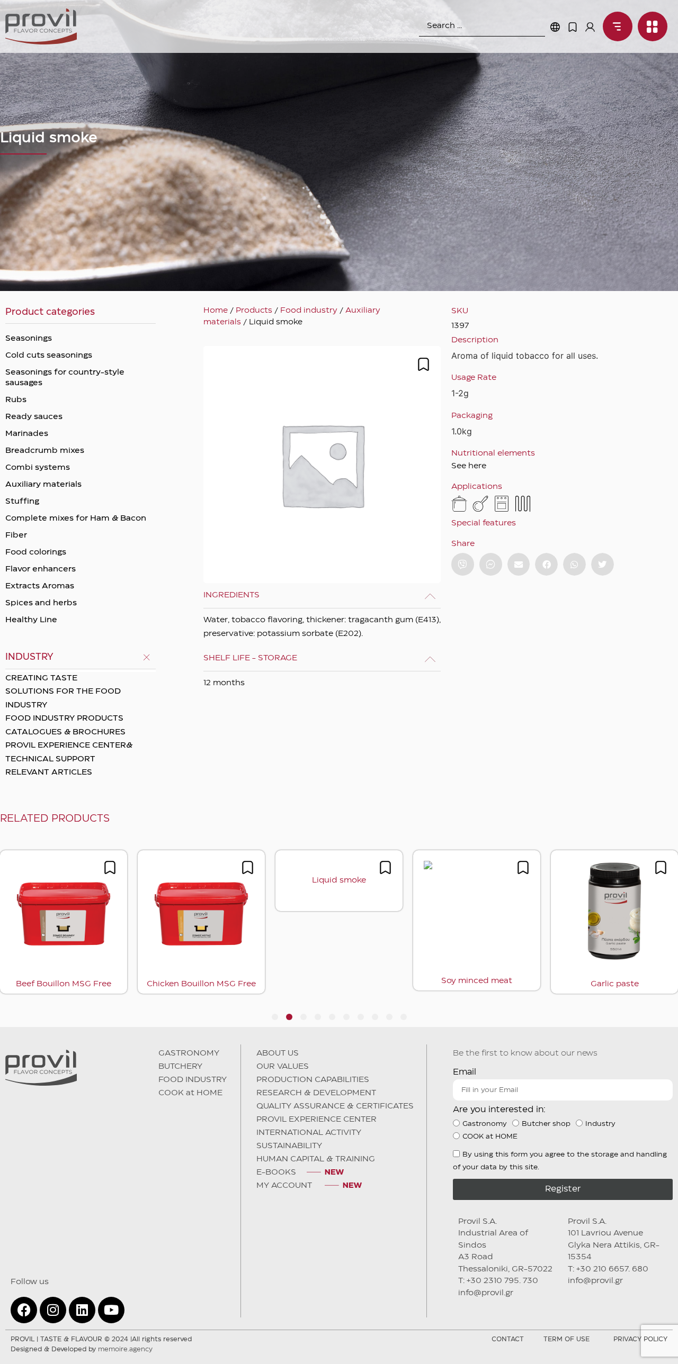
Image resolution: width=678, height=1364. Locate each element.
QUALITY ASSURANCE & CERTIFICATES (335, 1106)
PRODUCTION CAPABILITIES (312, 1080)
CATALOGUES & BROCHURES (65, 732)
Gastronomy (484, 1124)
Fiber (16, 535)
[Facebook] (24, 1310)
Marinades (26, 434)
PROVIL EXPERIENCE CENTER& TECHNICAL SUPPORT (68, 752)
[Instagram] (53, 1310)
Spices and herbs (41, 603)
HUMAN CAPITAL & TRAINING (315, 1159)
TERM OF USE (566, 1339)
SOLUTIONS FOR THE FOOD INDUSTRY (63, 698)
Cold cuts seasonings (48, 355)
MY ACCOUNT (285, 1185)
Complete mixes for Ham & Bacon (75, 518)
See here (468, 466)
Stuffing (22, 501)
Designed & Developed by (82, 1349)
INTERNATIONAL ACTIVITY (308, 1132)
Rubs (15, 400)
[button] (518, 564)
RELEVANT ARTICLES (48, 772)
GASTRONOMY (188, 1053)
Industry (600, 1124)
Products (254, 310)
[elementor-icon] (572, 27)
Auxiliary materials (43, 484)
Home (215, 310)
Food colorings (35, 552)
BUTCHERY (180, 1066)
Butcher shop (546, 1124)
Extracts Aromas (39, 586)
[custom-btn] (462, 564)
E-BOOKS (276, 1172)
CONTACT (508, 1339)
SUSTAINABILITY (289, 1146)
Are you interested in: (499, 1110)
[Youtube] (111, 1310)
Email (464, 1072)
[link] (614, 26)
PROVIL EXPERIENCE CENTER (316, 1119)
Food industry (308, 310)
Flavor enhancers (40, 569)
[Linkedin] (82, 1310)
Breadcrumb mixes (44, 450)
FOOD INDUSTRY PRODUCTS (64, 718)
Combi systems (37, 467)
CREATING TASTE (41, 678)
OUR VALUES (282, 1066)
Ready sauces (34, 417)
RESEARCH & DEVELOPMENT (316, 1093)
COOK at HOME (190, 1093)
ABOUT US (277, 1053)
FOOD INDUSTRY (192, 1080)
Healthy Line (31, 620)
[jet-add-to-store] (423, 364)
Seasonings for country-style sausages (64, 378)
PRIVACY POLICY (640, 1339)
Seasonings (28, 338)
